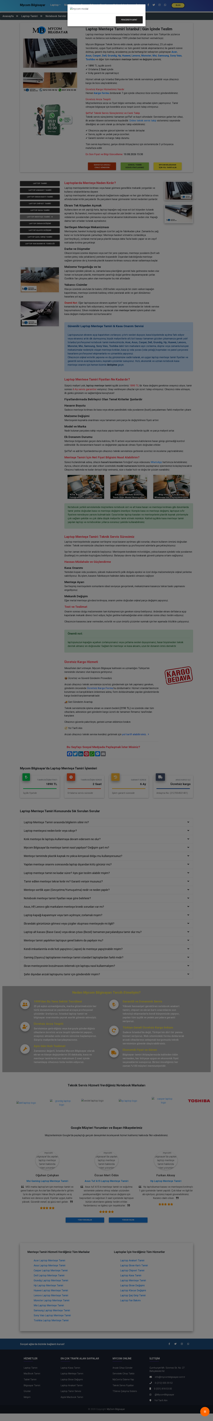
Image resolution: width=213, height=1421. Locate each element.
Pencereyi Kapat (129, 20)
